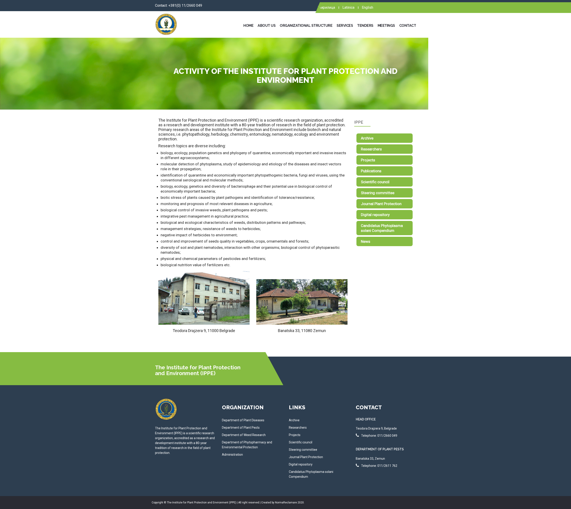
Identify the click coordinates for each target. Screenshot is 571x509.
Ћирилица (326, 7)
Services (345, 25)
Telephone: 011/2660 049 (379, 435)
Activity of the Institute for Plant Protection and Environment (285, 75)
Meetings (386, 25)
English (367, 7)
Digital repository (375, 214)
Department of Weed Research (244, 435)
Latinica (348, 7)
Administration (232, 454)
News (365, 241)
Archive (367, 138)
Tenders (365, 25)
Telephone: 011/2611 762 (379, 465)
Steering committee (377, 193)
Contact (407, 25)
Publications (371, 171)
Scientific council (375, 182)
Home (248, 25)
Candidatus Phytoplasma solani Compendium (382, 228)
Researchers (371, 149)
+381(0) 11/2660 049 (185, 5)
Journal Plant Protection (381, 204)
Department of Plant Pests (241, 427)
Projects (368, 160)
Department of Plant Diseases (243, 420)
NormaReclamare (286, 502)
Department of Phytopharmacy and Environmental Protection (247, 444)
